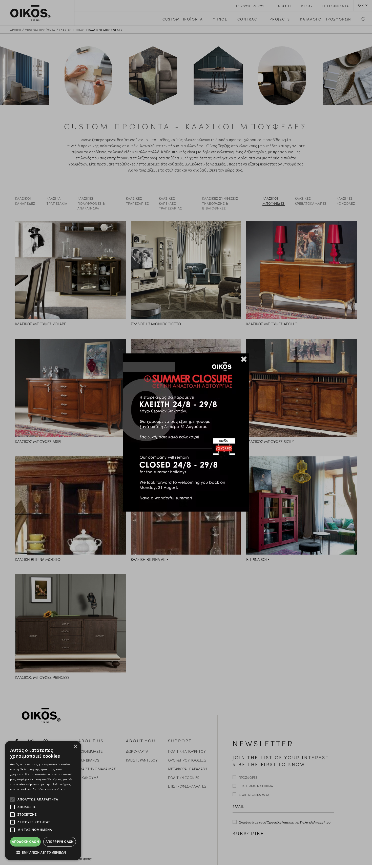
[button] (43, 852)
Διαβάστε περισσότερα (49, 789)
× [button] (75, 746)
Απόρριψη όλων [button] (60, 841)
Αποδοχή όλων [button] (25, 841)
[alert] (43, 800)
